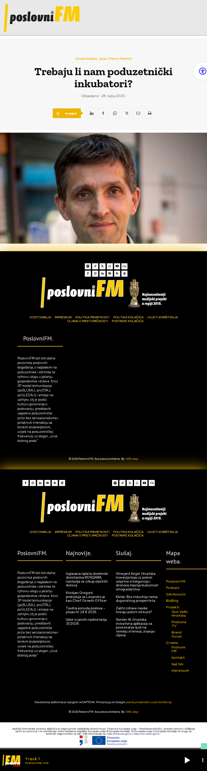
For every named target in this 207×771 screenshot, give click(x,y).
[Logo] (103, 292)
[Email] (138, 113)
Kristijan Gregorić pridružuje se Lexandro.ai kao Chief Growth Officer (86, 597)
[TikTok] (95, 266)
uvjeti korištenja (161, 702)
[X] (126, 113)
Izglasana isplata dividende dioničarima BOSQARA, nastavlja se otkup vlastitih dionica (87, 580)
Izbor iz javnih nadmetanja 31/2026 (86, 621)
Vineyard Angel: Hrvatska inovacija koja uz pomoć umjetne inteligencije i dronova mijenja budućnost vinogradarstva (137, 581)
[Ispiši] (149, 113)
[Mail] (110, 274)
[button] (187, 760)
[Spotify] (88, 266)
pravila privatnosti (137, 702)
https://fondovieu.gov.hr (119, 733)
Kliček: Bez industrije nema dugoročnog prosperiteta (137, 599)
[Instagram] (95, 274)
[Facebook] (103, 113)
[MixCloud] (124, 266)
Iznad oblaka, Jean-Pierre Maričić (103, 58)
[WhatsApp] (115, 113)
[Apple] (124, 274)
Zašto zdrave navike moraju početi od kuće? (134, 610)
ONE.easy (132, 459)
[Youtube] (117, 266)
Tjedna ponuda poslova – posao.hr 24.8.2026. (85, 610)
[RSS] (117, 274)
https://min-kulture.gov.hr (147, 733)
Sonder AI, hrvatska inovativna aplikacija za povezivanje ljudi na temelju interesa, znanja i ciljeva (135, 627)
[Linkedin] (91, 113)
